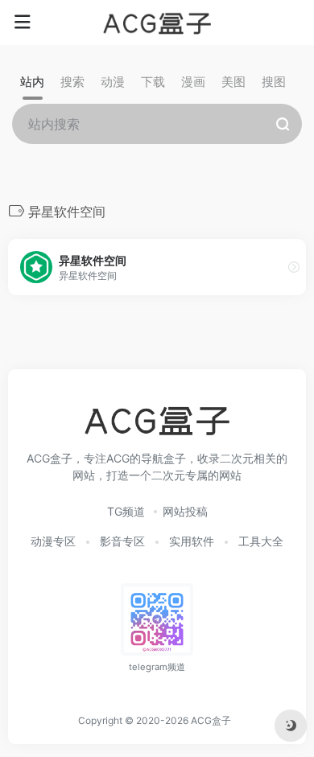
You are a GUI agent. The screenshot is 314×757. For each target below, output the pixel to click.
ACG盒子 (211, 720)
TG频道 (126, 511)
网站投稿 (185, 511)
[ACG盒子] (157, 22)
